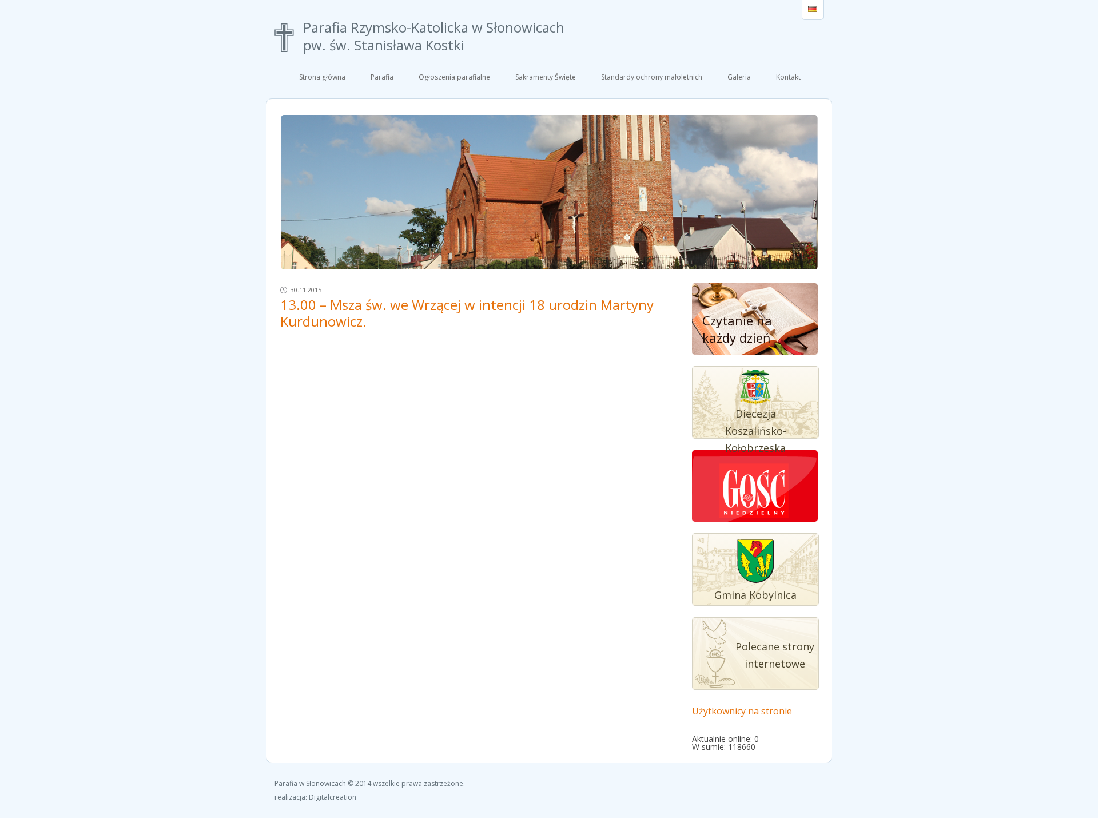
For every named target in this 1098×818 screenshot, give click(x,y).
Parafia (382, 77)
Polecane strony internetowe (774, 655)
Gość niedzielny (754, 492)
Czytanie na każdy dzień (737, 329)
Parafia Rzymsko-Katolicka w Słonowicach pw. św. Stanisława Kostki (433, 36)
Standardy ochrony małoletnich (651, 77)
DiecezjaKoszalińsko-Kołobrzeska (755, 431)
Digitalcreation (332, 797)
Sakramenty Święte (545, 77)
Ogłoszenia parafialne (454, 77)
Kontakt (788, 77)
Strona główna (322, 77)
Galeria (739, 77)
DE (812, 10)
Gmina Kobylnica (755, 595)
